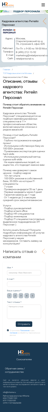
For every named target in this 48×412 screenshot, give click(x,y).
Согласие (13, 333)
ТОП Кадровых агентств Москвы (17, 73)
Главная (6, 69)
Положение (24, 330)
